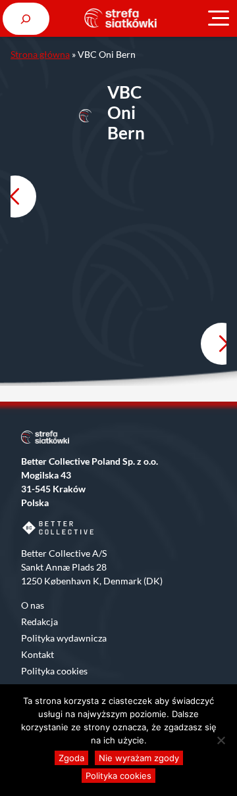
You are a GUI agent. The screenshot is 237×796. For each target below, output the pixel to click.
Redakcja (39, 621)
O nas (32, 605)
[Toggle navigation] (218, 18)
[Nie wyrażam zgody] (220, 740)
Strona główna (40, 54)
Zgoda (71, 758)
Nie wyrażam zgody (139, 758)
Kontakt (37, 654)
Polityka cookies (54, 670)
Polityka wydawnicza (64, 638)
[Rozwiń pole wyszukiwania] (26, 19)
